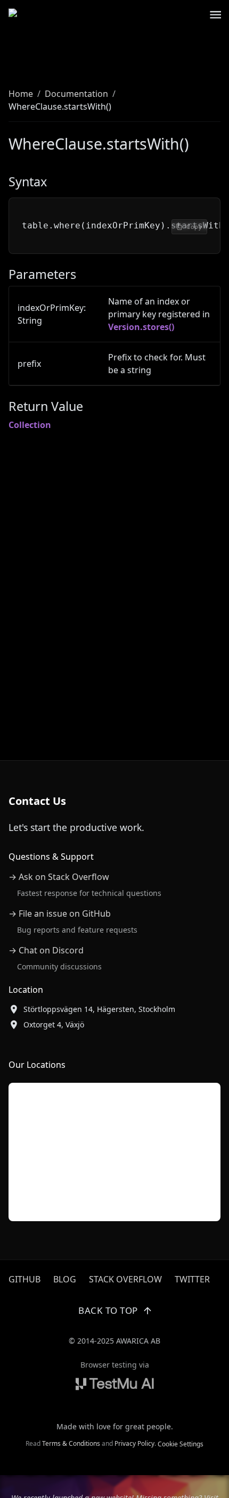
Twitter (192, 1279)
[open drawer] (215, 14)
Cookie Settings (180, 1443)
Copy (194, 227)
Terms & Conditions (71, 1443)
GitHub (24, 1279)
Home (21, 94)
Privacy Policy (134, 1443)
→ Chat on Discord (46, 950)
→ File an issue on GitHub (60, 913)
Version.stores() (141, 327)
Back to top (108, 1310)
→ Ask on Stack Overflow (59, 877)
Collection (30, 425)
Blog (64, 1279)
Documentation (76, 94)
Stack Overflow (125, 1279)
